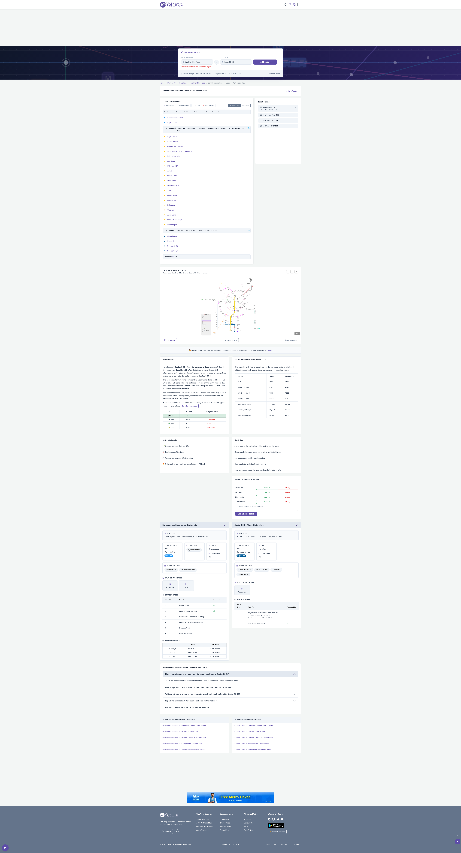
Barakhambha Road (175, 117)
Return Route (275, 74)
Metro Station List (202, 830)
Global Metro (225, 830)
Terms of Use (270, 844)
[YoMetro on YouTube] (282, 819)
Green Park (172, 176)
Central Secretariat (175, 146)
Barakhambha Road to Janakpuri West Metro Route (183, 749)
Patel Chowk (172, 141)
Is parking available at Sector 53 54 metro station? (187, 707)
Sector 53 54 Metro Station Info (249, 525)
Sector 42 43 (172, 246)
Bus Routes (224, 819)
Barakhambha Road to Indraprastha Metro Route (182, 743)
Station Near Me (202, 819)
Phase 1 (170, 241)
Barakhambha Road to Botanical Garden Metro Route (184, 726)
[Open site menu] (299, 4)
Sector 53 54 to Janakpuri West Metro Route (252, 749)
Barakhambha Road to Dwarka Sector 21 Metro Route (184, 737)
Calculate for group (189, 406)
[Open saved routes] (457, 841)
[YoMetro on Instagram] (273, 819)
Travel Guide (225, 823)
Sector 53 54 (172, 251)
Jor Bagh (171, 161)
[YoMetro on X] (278, 819)
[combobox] (197, 62)
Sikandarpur (172, 224)
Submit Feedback (246, 514)
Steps (246, 105)
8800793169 (195, 550)
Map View (235, 105)
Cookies (296, 844)
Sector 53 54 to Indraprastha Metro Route (251, 743)
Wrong (287, 488)
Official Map (292, 340)
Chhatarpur (171, 200)
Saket (169, 190)
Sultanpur (171, 205)
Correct (267, 488)
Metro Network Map (204, 823)
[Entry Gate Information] (174, 112)
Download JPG (231, 340)
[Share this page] (457, 836)
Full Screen (171, 340)
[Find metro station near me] (289, 5)
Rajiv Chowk (172, 122)
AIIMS (169, 171)
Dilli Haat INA (172, 166)
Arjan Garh (171, 215)
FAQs (246, 826)
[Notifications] (285, 4)
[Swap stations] (216, 62)
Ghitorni (170, 210)
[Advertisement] (230, 29)
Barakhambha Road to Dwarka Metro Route (180, 732)
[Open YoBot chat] (5, 847)
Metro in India (225, 826)
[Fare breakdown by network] (295, 107)
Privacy (284, 844)
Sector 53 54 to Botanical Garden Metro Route (253, 726)
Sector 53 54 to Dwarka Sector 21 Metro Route (253, 737)
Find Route (264, 62)
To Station (225, 57)
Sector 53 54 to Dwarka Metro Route (249, 732)
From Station (187, 57)
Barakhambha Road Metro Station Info (179, 525)
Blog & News (249, 830)
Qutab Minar (172, 195)
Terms (269, 350)
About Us (247, 819)
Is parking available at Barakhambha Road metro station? (191, 701)
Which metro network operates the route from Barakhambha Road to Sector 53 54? (202, 694)
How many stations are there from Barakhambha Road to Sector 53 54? (197, 674)
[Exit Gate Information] (173, 257)
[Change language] (294, 4)
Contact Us (248, 823)
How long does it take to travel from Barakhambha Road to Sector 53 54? (198, 687)
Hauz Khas (171, 181)
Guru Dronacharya (174, 220)
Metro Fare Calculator (204, 826)
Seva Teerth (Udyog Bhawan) (179, 151)
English (168, 831)
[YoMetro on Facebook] (269, 819)
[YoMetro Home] (171, 4)
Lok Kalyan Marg (174, 156)
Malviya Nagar (173, 185)
